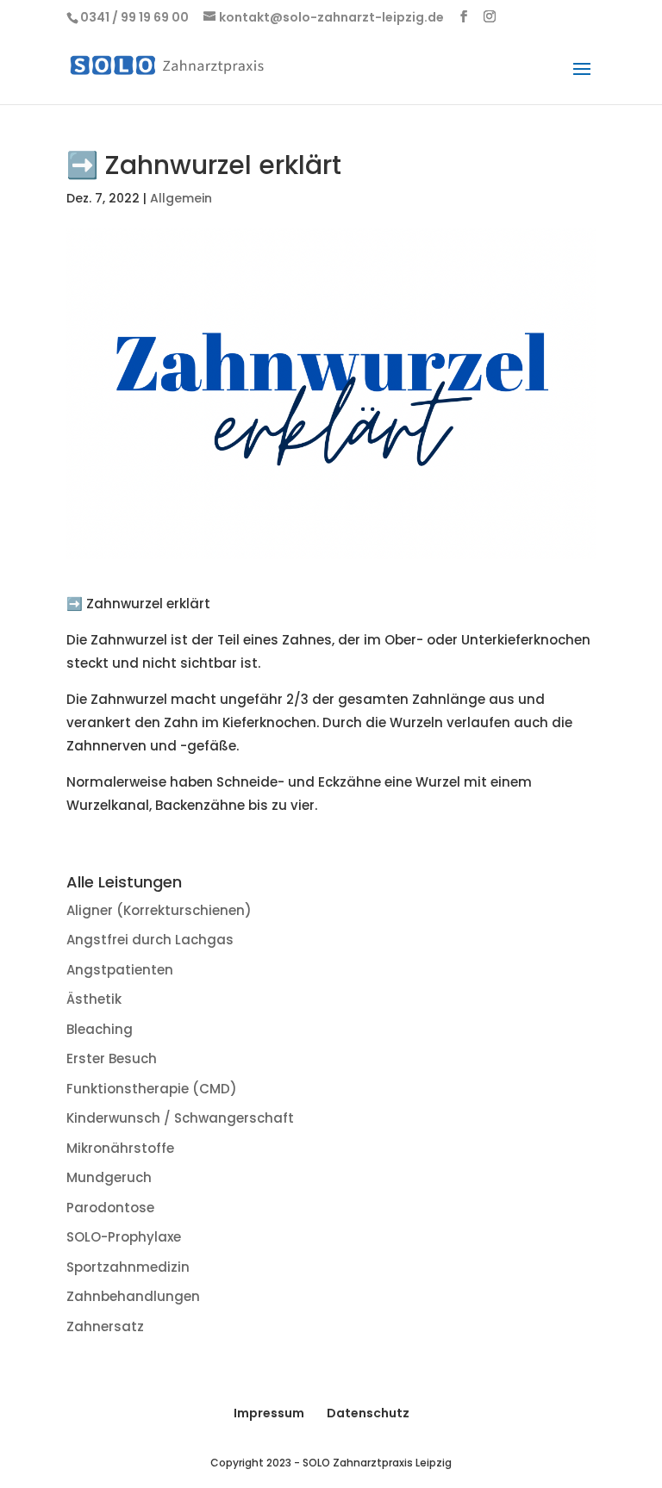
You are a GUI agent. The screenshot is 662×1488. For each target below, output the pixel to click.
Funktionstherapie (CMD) (151, 1089)
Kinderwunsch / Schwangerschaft (180, 1118)
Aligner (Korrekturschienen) (159, 910)
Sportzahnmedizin (128, 1267)
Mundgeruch (109, 1177)
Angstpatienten (119, 970)
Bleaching (99, 1029)
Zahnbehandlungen (133, 1296)
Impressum (269, 1413)
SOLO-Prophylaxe (123, 1237)
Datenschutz (368, 1413)
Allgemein (181, 198)
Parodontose (110, 1207)
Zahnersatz (105, 1326)
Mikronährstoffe (120, 1148)
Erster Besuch (111, 1058)
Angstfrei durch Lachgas (150, 940)
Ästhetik (94, 999)
